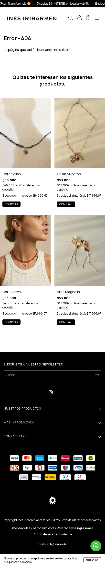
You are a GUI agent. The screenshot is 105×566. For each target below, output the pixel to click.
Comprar (11, 204)
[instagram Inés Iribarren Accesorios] (50, 392)
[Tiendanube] (52, 544)
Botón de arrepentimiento (52, 534)
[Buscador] (70, 18)
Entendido (92, 560)
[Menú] (96, 18)
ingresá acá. (85, 528)
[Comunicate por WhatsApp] (95, 545)
